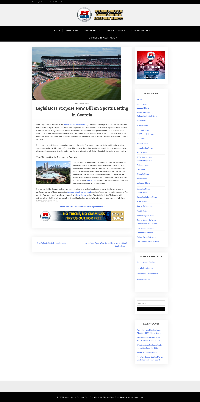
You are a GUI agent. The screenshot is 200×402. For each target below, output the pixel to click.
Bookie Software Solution (147, 223)
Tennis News (142, 178)
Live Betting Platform (145, 228)
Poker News (142, 201)
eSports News (142, 125)
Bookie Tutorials (116, 30)
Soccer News (142, 152)
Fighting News (142, 165)
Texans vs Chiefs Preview (147, 352)
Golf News (141, 169)
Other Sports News (144, 157)
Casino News (142, 192)
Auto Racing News (144, 160)
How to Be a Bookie (145, 268)
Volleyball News (143, 183)
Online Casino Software (146, 237)
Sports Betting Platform (146, 262)
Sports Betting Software (102, 38)
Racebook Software (145, 233)
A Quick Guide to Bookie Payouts (52, 243)
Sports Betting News (145, 206)
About (56, 30)
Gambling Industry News (147, 197)
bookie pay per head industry (75, 124)
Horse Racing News (145, 148)
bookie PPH (91, 180)
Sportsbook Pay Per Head (147, 273)
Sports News (71, 30)
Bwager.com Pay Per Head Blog (76, 397)
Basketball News (144, 112)
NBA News (141, 120)
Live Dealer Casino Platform (148, 241)
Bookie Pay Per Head (140, 30)
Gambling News (92, 30)
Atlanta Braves (80, 195)
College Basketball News (147, 116)
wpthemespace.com (135, 397)
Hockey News (142, 143)
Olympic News (143, 174)
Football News (143, 130)
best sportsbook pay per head (79, 192)
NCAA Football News (145, 134)
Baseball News (143, 108)
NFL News (141, 138)
